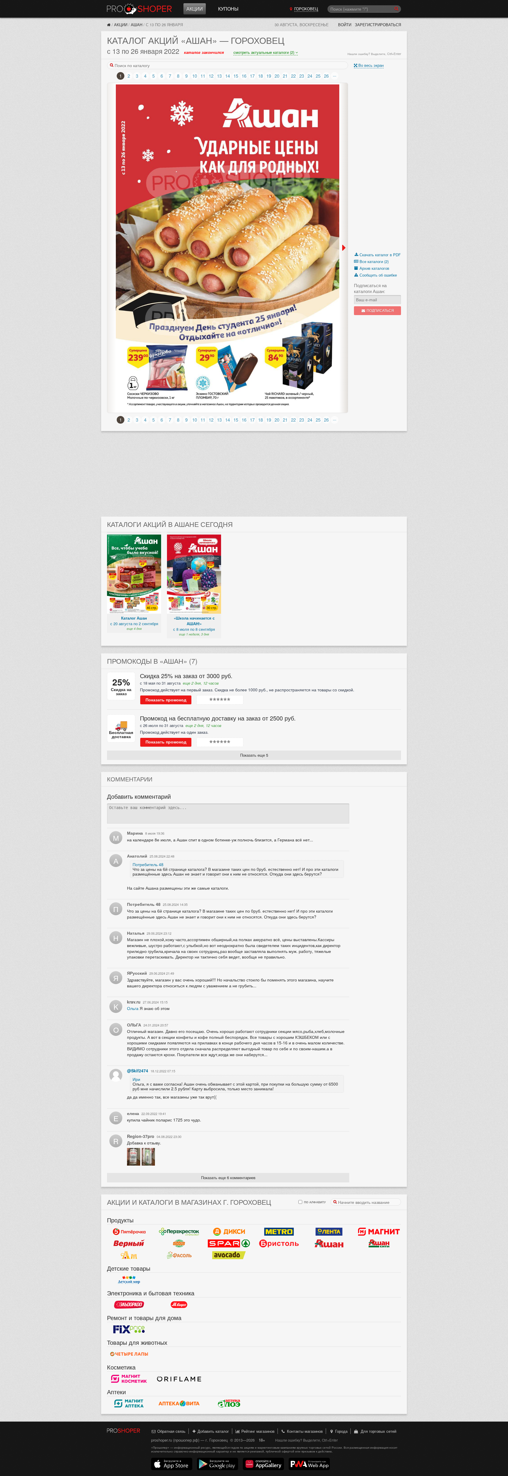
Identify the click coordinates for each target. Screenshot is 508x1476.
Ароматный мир (129, 1255)
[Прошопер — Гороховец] (109, 24)
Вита (179, 1404)
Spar (229, 1243)
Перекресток (179, 1232)
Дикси (229, 1232)
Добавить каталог (212, 1431)
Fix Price (129, 1329)
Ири (136, 1079)
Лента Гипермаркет (329, 1232)
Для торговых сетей (377, 1431)
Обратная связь (171, 1431)
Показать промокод (166, 700)
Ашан (136, 24)
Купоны (228, 8)
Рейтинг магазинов (257, 1431)
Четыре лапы (129, 1354)
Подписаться (380, 310)
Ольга (132, 1008)
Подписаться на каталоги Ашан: (370, 288)
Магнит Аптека (129, 1404)
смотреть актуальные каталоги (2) (264, 52)
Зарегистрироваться (378, 24)
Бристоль (279, 1243)
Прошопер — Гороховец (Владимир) (139, 9)
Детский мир (129, 1280)
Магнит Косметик (129, 1379)
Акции (194, 8)
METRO (279, 1232)
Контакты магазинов (304, 1431)
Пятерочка (129, 1232)
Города (340, 1431)
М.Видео (179, 1305)
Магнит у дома (379, 1232)
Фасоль (179, 1255)
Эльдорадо (129, 1305)
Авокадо (229, 1255)
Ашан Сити (379, 1243)
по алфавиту (314, 1202)
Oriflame (179, 1379)
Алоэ (229, 1404)
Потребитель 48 (148, 864)
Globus (179, 1243)
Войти (344, 24)
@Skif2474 (137, 1071)
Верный (129, 1243)
